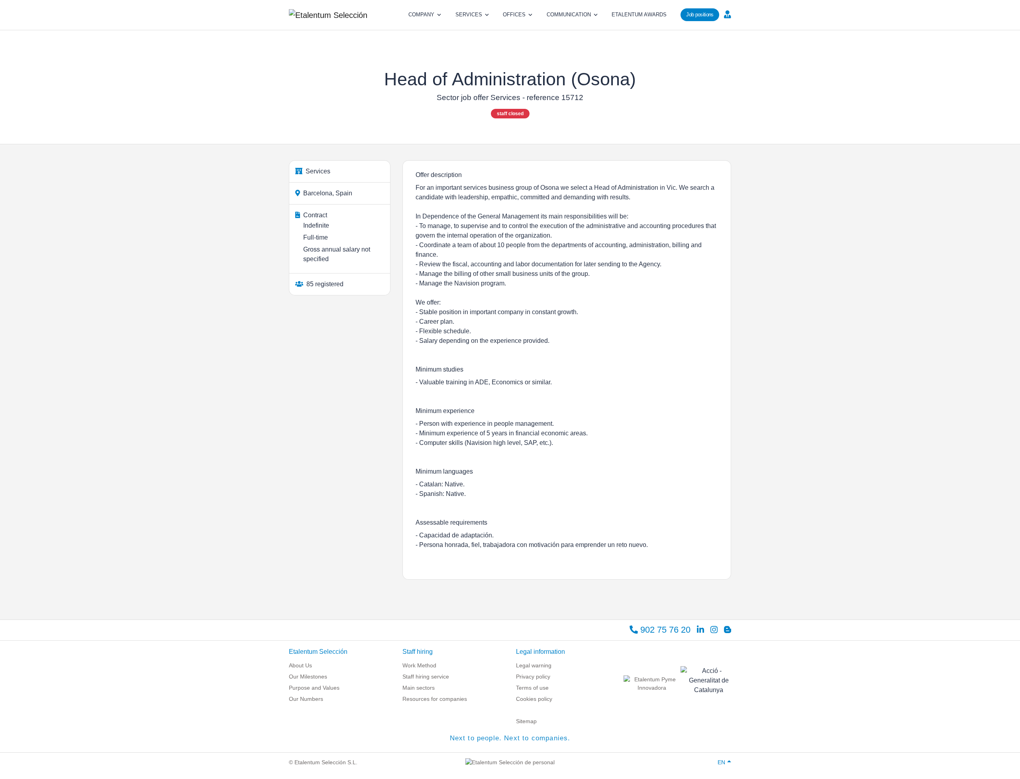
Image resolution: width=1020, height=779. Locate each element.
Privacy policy (533, 676)
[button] (726, 14)
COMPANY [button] (421, 15)
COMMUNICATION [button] (569, 15)
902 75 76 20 (664, 630)
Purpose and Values (314, 688)
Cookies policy (534, 699)
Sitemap (526, 721)
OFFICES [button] (514, 15)
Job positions (699, 15)
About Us (300, 665)
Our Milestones (308, 676)
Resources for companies (434, 699)
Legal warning (533, 665)
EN (721, 762)
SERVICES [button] (468, 15)
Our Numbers (306, 699)
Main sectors (418, 688)
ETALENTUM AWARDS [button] (639, 15)
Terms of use (532, 688)
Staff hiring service (425, 676)
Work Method (419, 665)
